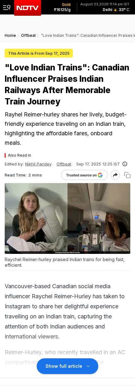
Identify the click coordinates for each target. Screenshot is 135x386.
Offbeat (64, 163)
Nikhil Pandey (38, 163)
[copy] (127, 175)
